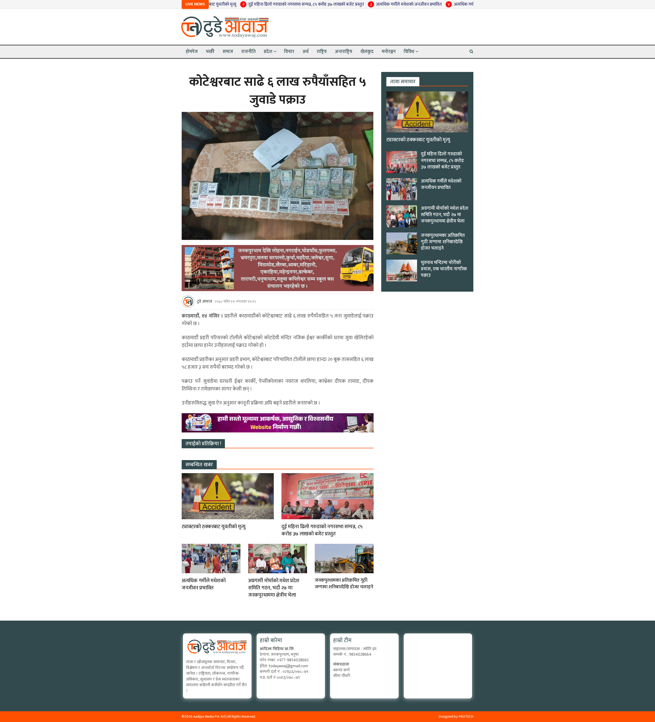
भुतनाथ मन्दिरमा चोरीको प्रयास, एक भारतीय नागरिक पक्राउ (444, 269)
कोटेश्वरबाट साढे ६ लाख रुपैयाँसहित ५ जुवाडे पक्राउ (277, 91)
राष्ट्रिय (322, 52)
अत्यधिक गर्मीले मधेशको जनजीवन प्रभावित (362, 4)
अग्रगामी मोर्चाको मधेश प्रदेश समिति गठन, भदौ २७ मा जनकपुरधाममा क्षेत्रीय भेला (273, 587)
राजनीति (248, 52)
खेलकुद (367, 52)
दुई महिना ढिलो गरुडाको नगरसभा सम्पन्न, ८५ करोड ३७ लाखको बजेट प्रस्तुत (259, 4)
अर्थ (305, 52)
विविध (409, 52)
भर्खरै (210, 52)
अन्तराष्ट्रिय (343, 52)
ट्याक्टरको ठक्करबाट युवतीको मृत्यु (213, 526)
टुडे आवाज (204, 301)
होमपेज (192, 52)
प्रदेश (268, 52)
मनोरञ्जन (389, 52)
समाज (228, 52)
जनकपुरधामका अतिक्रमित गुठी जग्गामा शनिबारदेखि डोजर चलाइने (344, 583)
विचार (289, 52)
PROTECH (466, 716)
